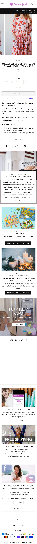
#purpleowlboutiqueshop (26, 498)
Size (18, 78)
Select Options (8, 367)
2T (12, 82)
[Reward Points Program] (18, 397)
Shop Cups (18, 324)
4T (26, 82)
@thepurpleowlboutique (25, 489)
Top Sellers (18, 508)
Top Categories (18, 514)
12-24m (18, 82)
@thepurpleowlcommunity (18, 495)
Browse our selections (18, 293)
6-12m (18, 87)
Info (18, 519)
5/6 (6, 82)
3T (31, 82)
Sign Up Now (18, 420)
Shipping (11, 72)
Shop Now (18, 460)
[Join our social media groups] (18, 474)
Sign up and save (18, 525)
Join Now (18, 502)
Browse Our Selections (18, 243)
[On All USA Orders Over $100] (18, 434)
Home (18, 60)
